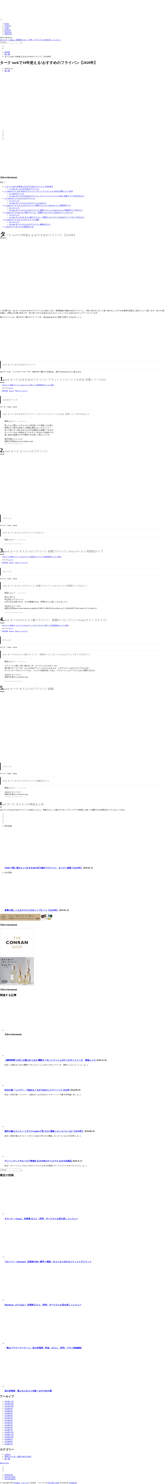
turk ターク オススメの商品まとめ (19, 227)
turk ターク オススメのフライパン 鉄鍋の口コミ (30, 224)
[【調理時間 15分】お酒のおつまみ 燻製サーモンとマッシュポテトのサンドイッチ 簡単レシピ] (14, 1055)
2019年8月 (9, 1416)
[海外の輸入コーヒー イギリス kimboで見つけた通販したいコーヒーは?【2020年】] (30, 1127)
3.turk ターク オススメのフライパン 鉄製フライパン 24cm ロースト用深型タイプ (38, 205)
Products (8, 30)
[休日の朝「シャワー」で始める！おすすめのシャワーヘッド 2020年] (14, 1085)
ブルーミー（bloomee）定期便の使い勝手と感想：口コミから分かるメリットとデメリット (48, 1261)
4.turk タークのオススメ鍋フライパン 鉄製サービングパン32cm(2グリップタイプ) (39, 212)
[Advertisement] (68, 158)
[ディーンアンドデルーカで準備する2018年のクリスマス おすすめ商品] (14, 1156)
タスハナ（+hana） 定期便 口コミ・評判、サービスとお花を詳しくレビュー (30, 40)
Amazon (11, 391)
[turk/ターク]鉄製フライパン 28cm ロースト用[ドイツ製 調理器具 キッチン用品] (28, 385)
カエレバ (10, 388)
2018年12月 (9, 1432)
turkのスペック (16, 194)
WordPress (73, 1483)
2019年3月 (9, 1425)
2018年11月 (9, 1435)
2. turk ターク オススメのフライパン (20, 198)
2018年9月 (9, 1439)
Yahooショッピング (21, 391)
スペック (14, 201)
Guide (7, 28)
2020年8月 (9, 1411)
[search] (22, 42)
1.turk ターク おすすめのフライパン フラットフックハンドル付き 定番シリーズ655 (39, 191)
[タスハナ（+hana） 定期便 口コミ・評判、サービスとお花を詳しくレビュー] (30, 1214)
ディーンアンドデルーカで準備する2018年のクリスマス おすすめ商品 (38, 1161)
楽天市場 (5, 391)
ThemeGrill (9, 1475)
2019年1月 (9, 1430)
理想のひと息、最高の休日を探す (18, 1457)
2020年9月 (9, 1409)
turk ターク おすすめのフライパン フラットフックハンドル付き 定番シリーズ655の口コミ (47, 196)
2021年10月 (9, 1406)
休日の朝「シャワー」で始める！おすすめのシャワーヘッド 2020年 (37, 1090)
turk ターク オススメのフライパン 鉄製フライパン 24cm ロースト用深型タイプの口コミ (46, 210)
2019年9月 (9, 1413)
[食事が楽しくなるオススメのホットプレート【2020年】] (30, 906)
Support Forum (10, 1477)
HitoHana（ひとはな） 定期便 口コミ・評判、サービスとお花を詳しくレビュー (43, 1305)
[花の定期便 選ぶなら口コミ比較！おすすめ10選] (30, 1386)
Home (7, 24)
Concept (8, 26)
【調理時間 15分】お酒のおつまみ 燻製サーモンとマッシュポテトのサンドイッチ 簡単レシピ (50, 1060)
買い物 (7, 71)
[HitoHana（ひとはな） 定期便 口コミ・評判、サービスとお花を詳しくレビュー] (30, 1300)
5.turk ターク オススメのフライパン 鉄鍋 (22, 220)
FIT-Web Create (53, 1483)
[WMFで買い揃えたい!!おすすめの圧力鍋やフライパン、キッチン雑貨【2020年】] (30, 863)
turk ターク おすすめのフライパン (24, 189)
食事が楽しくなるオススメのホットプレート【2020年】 (31, 910)
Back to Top (4, 1463)
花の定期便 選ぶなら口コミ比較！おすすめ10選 (28, 1391)
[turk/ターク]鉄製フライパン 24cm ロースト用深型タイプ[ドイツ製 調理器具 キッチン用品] (31, 557)
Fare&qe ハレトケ (21, 1483)
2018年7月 (9, 1444)
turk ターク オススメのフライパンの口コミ (28, 203)
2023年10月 (9, 1404)
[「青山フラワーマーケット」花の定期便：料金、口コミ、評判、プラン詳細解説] (30, 1343)
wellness (8, 1454)
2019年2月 (9, 1427)
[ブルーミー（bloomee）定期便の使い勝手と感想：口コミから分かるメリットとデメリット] (30, 1257)
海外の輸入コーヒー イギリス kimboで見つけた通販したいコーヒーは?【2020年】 (44, 1131)
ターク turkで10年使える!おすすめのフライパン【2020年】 (29, 186)
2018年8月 (9, 1442)
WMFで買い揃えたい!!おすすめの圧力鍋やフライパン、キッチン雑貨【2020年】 (43, 868)
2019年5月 (9, 1423)
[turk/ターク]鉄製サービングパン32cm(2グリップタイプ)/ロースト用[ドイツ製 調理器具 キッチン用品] (35, 625)
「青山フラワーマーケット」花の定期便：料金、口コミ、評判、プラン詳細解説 (43, 1348)
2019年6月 (9, 1420)
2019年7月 (9, 1418)
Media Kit (8, 34)
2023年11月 (9, 1401)
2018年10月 (9, 1437)
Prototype (8, 32)
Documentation (10, 1479)
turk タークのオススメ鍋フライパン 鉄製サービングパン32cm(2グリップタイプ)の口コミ (47, 217)
